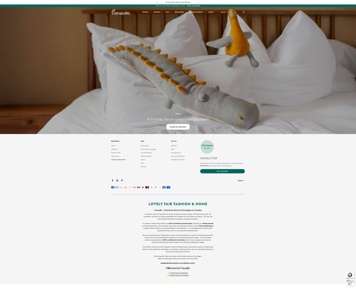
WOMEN (145, 12)
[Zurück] (157, 2)
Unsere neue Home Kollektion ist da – (178, 6)
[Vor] (198, 2)
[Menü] (353, 273)
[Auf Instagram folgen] (117, 180)
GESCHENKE (179, 12)
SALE (167, 12)
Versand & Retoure (178, 156)
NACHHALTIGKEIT (196, 12)
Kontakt (174, 146)
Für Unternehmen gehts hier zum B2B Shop (178, 2)
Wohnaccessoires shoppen (179, 275)
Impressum (115, 156)
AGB (112, 146)
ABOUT (211, 12)
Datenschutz (116, 153)
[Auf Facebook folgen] (112, 180)
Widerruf (114, 149)
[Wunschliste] (239, 12)
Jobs (142, 163)
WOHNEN (156, 12)
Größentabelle (146, 156)
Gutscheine (145, 146)
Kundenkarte (176, 153)
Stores (143, 159)
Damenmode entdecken (179, 273)
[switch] (350, 284)
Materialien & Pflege (148, 149)
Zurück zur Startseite (178, 127)
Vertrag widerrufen (118, 159)
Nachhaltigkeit (146, 153)
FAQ (172, 149)
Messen (143, 166)
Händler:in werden (178, 159)
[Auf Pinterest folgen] (122, 180)
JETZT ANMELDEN (222, 171)
